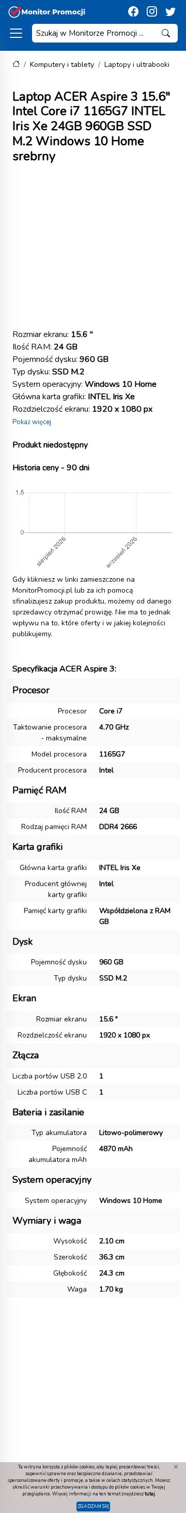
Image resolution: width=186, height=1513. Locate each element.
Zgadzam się (93, 1506)
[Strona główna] (16, 64)
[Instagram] (152, 12)
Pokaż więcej (31, 422)
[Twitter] (170, 12)
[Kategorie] (16, 33)
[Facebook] (133, 12)
